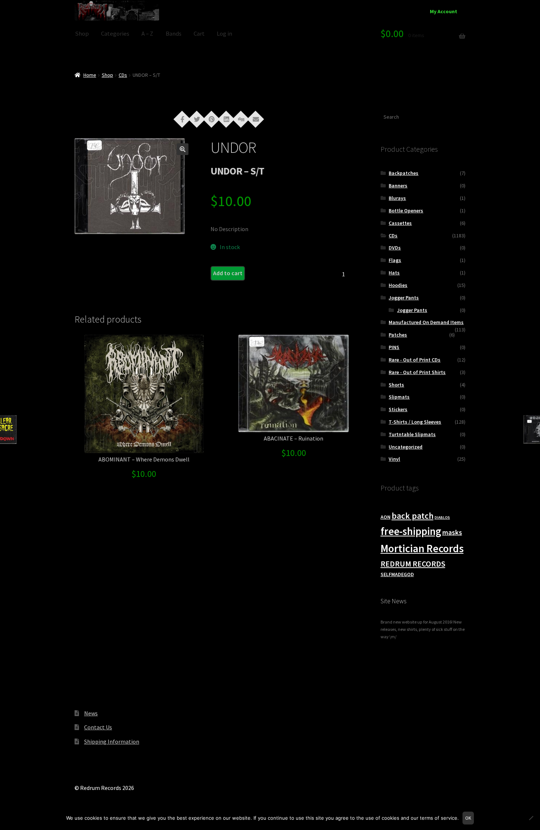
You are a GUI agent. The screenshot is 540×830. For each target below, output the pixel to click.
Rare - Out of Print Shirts (417, 372)
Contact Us (98, 727)
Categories (115, 33)
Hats (394, 272)
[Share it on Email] (255, 118)
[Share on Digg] (240, 118)
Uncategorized (405, 446)
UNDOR (233, 147)
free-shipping (411, 531)
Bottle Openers (406, 210)
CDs (123, 75)
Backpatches (403, 173)
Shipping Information (111, 741)
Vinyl (394, 459)
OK (468, 818)
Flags (395, 260)
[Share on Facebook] (182, 118)
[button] (182, 149)
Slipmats (399, 397)
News (91, 713)
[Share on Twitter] (196, 118)
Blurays (397, 198)
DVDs (395, 247)
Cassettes (400, 223)
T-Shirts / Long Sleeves (415, 421)
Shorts (396, 384)
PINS (394, 347)
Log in (224, 33)
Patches (398, 334)
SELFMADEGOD (397, 574)
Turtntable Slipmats (412, 434)
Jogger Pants (404, 297)
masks (452, 532)
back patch (412, 515)
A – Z (147, 33)
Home (89, 75)
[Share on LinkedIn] (226, 118)
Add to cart (227, 273)
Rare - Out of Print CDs (414, 359)
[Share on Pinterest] (211, 118)
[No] (530, 818)
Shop (82, 33)
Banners (398, 185)
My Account (443, 11)
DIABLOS (442, 517)
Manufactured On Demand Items (426, 322)
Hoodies (398, 285)
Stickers (398, 409)
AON (385, 517)
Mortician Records (422, 548)
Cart (199, 33)
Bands (173, 33)
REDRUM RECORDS (413, 564)
